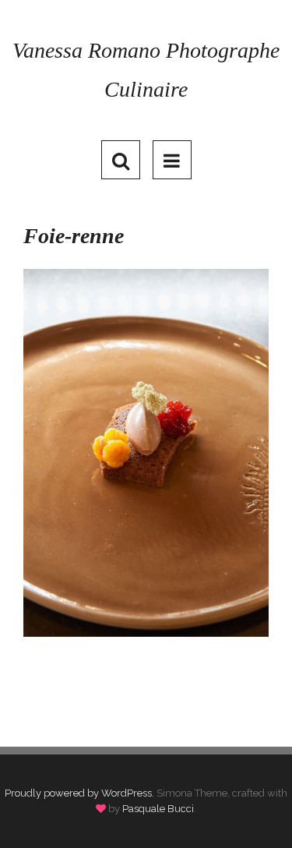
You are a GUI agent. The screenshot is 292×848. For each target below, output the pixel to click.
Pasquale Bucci (158, 808)
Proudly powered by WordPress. (79, 793)
